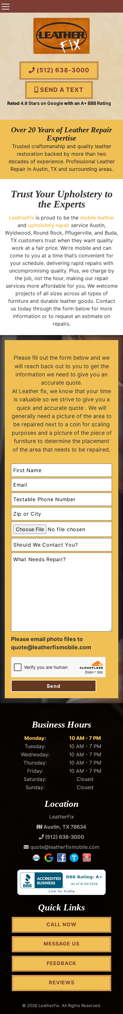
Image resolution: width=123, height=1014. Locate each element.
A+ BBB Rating (96, 103)
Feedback (61, 963)
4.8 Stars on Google (41, 103)
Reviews (61, 982)
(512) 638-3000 (62, 70)
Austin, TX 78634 (64, 827)
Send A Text (61, 89)
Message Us (61, 943)
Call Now (61, 924)
